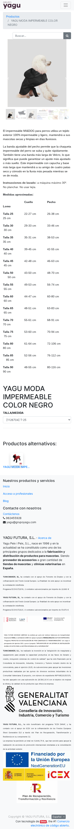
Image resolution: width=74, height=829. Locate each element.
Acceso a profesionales (18, 493)
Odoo (43, 821)
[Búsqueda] (67, 35)
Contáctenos (11, 513)
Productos (12, 16)
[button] (8, 78)
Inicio (6, 486)
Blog (6, 501)
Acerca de (44, 537)
